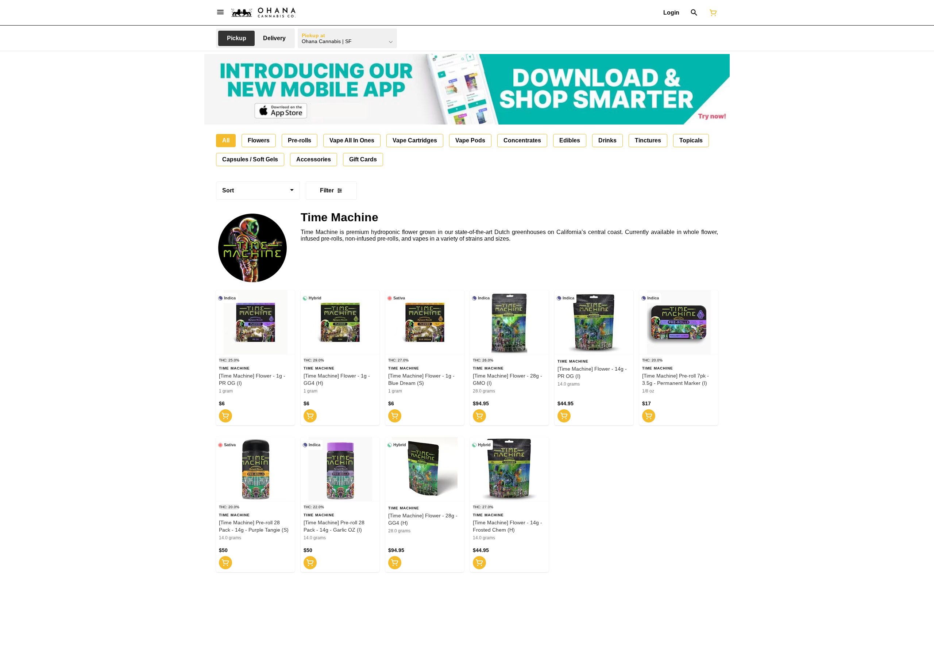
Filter (327, 190)
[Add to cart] (225, 415)
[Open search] (694, 13)
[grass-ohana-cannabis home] (263, 13)
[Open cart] (712, 13)
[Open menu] (220, 12)
